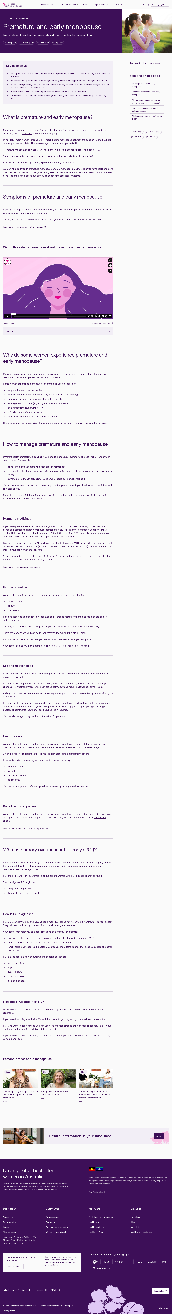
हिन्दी (164, 1262)
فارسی (140, 1262)
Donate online (52, 1217)
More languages (104, 1268)
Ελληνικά (152, 1262)
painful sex (58, 687)
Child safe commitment (141, 1232)
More (117, 4)
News (134, 1222)
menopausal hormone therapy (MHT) (51, 529)
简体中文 (119, 1262)
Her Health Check (97, 1232)
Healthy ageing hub (97, 1227)
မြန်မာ (95, 1262)
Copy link (58, 43)
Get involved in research (57, 1227)
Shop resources (10, 1232)
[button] (48, 4)
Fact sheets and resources (101, 1217)
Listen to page (28, 42)
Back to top (159, 1291)
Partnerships (51, 1222)
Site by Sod (164, 1308)
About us (135, 1217)
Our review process (151, 63)
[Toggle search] (143, 5)
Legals (6, 1227)
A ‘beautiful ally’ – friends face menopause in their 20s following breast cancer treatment (94, 1094)
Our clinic (135, 1227)
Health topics (12, 18)
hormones (27, 133)
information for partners (52, 716)
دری (129, 1262)
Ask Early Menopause (36, 495)
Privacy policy (9, 1222)
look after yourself (51, 633)
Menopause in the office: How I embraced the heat (55, 1093)
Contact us (8, 1217)
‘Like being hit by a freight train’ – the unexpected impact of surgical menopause (20, 1094)
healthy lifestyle (79, 786)
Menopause (23, 18)
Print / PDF (44, 42)
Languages (159, 4)
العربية (106, 1262)
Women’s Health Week (56, 1232)
